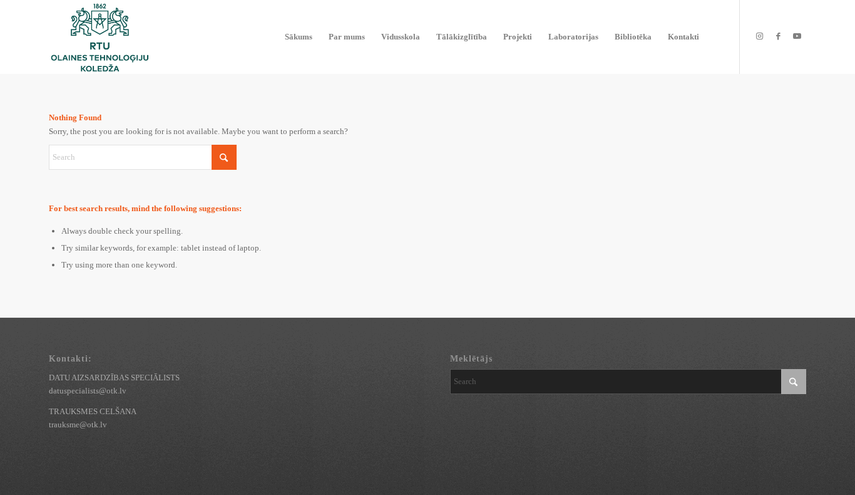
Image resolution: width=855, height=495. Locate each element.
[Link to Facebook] (778, 36)
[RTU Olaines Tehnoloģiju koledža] (99, 37)
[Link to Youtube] (796, 36)
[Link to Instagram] (759, 36)
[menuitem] (298, 37)
